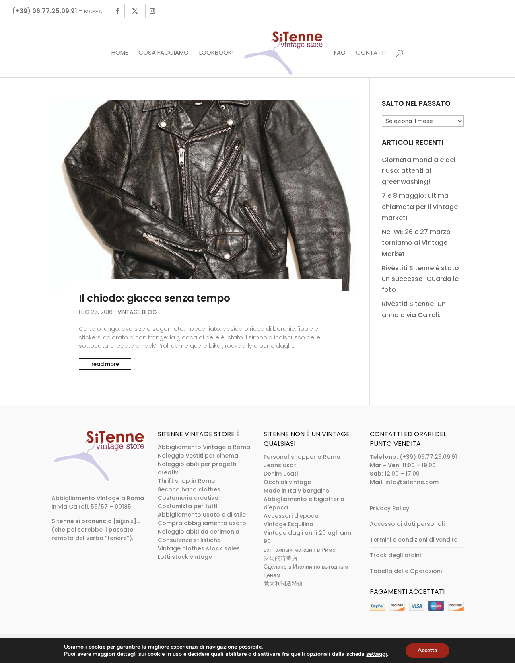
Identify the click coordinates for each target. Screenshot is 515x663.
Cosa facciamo (163, 53)
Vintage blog (137, 312)
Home (119, 53)
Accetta (427, 650)
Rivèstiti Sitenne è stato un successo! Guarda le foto (420, 278)
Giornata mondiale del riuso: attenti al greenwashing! (418, 170)
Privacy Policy (389, 508)
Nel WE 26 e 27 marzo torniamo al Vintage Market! (416, 242)
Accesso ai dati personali (407, 524)
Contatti (371, 53)
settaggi (376, 654)
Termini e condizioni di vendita (414, 540)
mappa (93, 11)
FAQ (340, 53)
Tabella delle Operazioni (406, 571)
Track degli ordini (395, 555)
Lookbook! (216, 53)
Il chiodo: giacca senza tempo (154, 298)
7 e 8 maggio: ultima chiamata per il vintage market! (420, 206)
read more (105, 364)
